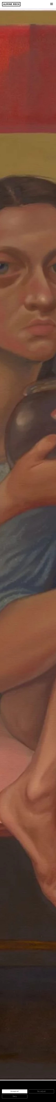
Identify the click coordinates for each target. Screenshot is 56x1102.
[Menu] (52, 4)
